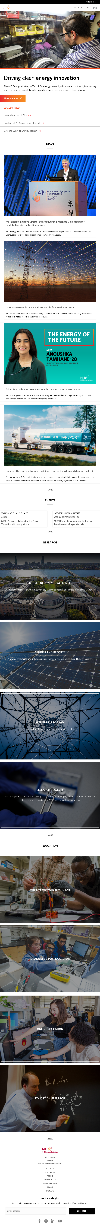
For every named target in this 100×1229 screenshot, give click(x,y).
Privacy (50, 1160)
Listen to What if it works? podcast (20, 131)
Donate (50, 1191)
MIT (95, 8)
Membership (50, 1180)
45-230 (4, 517)
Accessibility (50, 1157)
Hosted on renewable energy (50, 1163)
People (50, 1176)
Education (50, 1172)
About (50, 1187)
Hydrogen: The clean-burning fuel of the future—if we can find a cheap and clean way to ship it (49, 471)
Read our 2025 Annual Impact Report (22, 123)
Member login (91, 2)
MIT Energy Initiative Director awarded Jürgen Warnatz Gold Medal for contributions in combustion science (45, 223)
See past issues (80, 1203)
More (50, 490)
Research (50, 1169)
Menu (80, 7)
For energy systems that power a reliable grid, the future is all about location (41, 307)
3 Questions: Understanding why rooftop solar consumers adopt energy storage (43, 389)
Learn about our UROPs (15, 115)
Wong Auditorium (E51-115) (66, 517)
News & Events (50, 1184)
